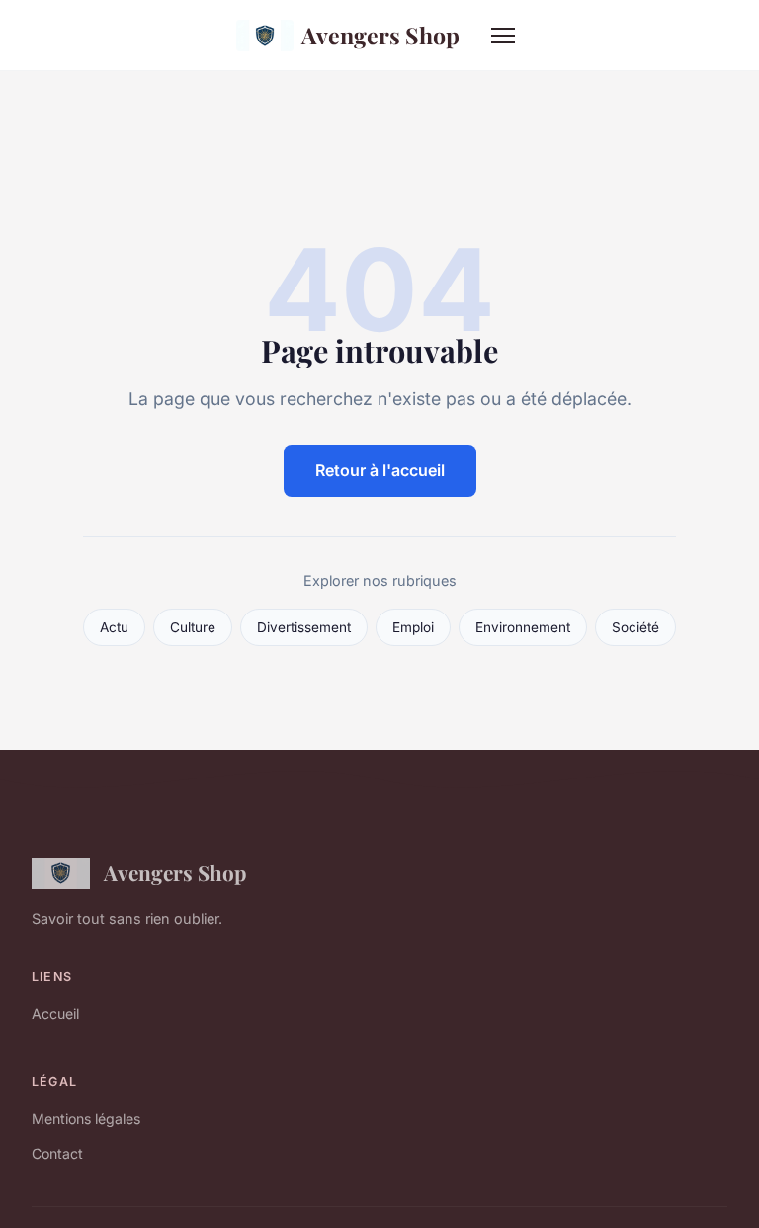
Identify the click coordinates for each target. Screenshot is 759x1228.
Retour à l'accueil (380, 470)
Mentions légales (86, 1118)
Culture (192, 627)
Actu (114, 627)
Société (635, 627)
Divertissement (304, 627)
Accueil (55, 1013)
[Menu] (503, 35)
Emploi (413, 627)
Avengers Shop (380, 35)
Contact (57, 1153)
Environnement (522, 627)
